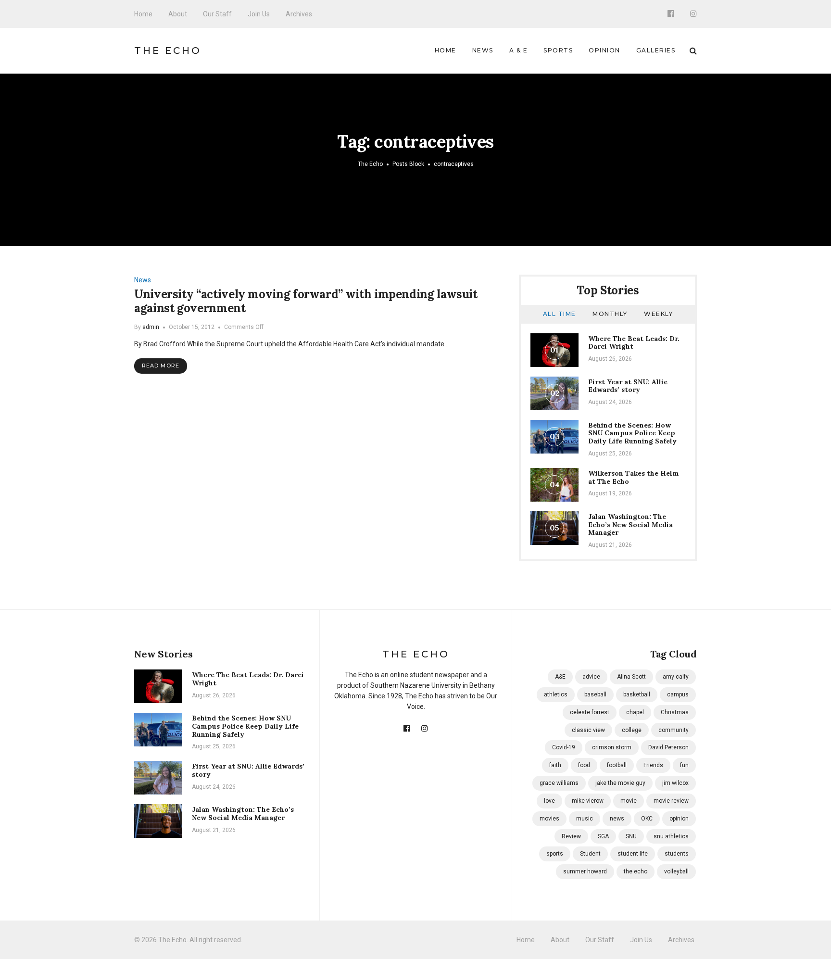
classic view (588, 730)
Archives (299, 14)
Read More (160, 365)
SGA (603, 836)
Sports (558, 50)
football (617, 765)
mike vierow (588, 800)
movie (628, 800)
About (177, 14)
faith (555, 765)
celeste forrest (589, 712)
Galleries (656, 50)
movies (549, 818)
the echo (635, 871)
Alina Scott (631, 676)
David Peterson (668, 747)
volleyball (676, 871)
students (677, 853)
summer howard (585, 871)
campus (678, 694)
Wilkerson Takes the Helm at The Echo (633, 477)
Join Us (259, 14)
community (673, 730)
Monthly (610, 313)
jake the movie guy (620, 783)
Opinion (604, 50)
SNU (631, 836)
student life (632, 853)
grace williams (559, 783)
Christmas (675, 712)
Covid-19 (563, 747)
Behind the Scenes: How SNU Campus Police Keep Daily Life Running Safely (632, 433)
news (617, 818)
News (482, 50)
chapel (635, 712)
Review (571, 836)
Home (143, 14)
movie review (671, 800)
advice (591, 676)
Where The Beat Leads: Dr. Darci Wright (634, 342)
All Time (559, 313)
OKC (647, 818)
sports (554, 853)
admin (150, 327)
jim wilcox (675, 783)
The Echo (167, 50)
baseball (595, 694)
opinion (679, 818)
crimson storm (611, 747)
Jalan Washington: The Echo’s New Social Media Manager (630, 524)
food (584, 765)
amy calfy (676, 676)
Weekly (658, 313)
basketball (636, 694)
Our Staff (217, 14)
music (584, 818)
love (549, 800)
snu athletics (671, 836)
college (632, 730)
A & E (518, 50)
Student (590, 853)
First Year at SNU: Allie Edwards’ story (627, 386)
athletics (555, 694)
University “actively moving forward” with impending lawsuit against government (306, 301)
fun (684, 765)
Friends (653, 765)
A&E (560, 676)
